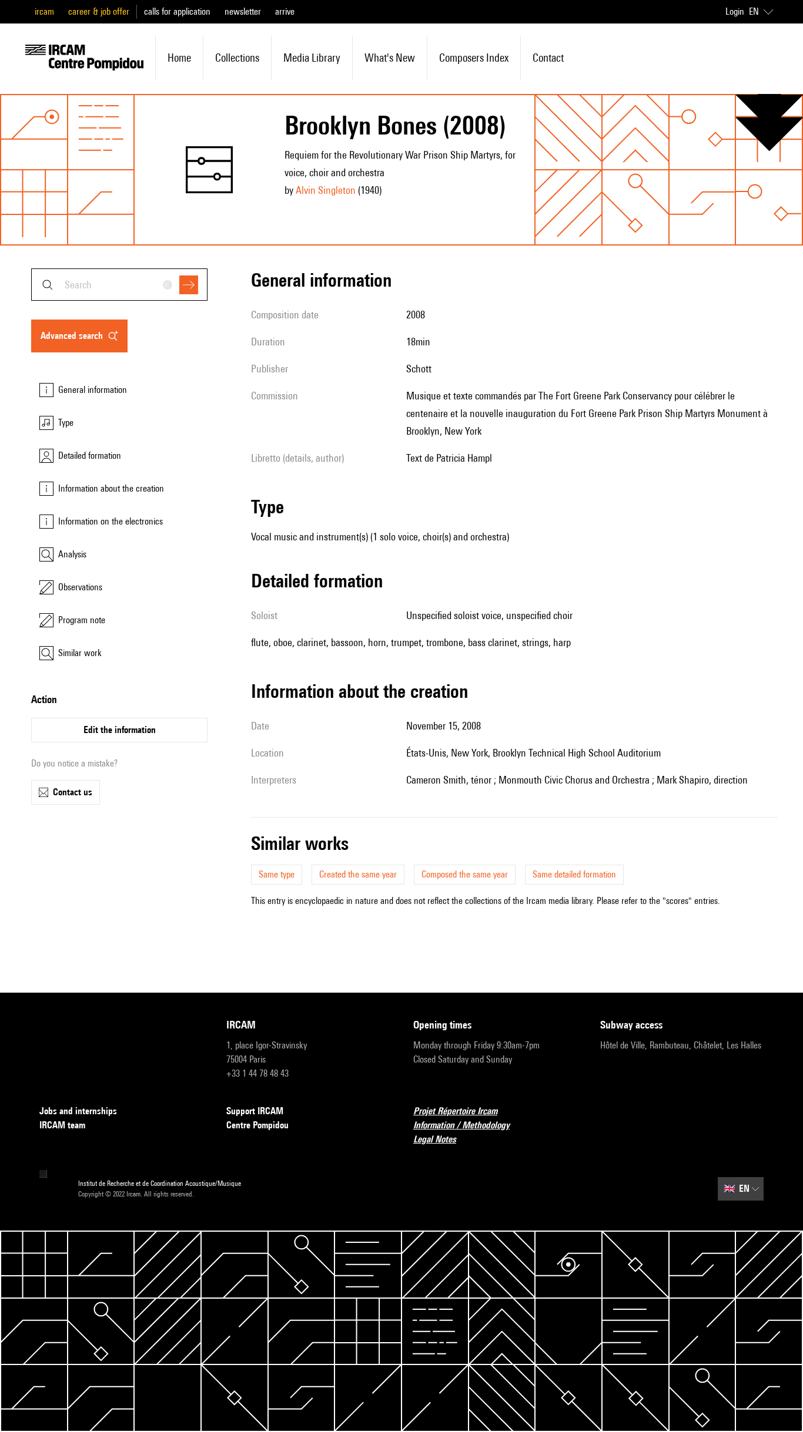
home (179, 57)
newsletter (243, 11)
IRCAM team (62, 1125)
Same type (277, 874)
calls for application (177, 11)
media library (311, 57)
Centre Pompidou (257, 1125)
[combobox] (119, 284)
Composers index (473, 57)
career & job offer (98, 11)
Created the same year (358, 874)
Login (734, 11)
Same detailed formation (574, 874)
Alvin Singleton (326, 190)
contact (548, 57)
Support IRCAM (254, 1111)
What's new (389, 57)
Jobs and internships (78, 1111)
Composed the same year (464, 874)
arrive (285, 11)
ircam (44, 11)
